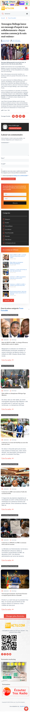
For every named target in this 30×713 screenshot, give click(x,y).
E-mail (3, 164)
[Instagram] (5, 654)
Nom (3, 158)
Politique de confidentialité (20, 175)
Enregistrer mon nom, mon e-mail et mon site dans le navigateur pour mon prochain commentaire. (14, 171)
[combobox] (12, 13)
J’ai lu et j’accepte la (15, 175)
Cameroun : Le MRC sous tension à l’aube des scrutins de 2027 (18, 277)
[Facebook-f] (2, 654)
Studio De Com (24, 706)
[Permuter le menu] (27, 13)
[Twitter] (7, 654)
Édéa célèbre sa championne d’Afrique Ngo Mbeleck (16, 263)
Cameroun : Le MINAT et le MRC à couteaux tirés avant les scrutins (17, 285)
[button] (13, 116)
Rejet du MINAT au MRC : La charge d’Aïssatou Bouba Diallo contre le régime (18, 256)
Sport (3, 365)
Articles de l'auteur (15, 128)
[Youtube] (10, 654)
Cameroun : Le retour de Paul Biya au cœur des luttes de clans (18, 270)
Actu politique (5, 315)
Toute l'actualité (12, 18)
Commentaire (5, 142)
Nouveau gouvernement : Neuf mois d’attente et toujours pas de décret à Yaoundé (18, 293)
